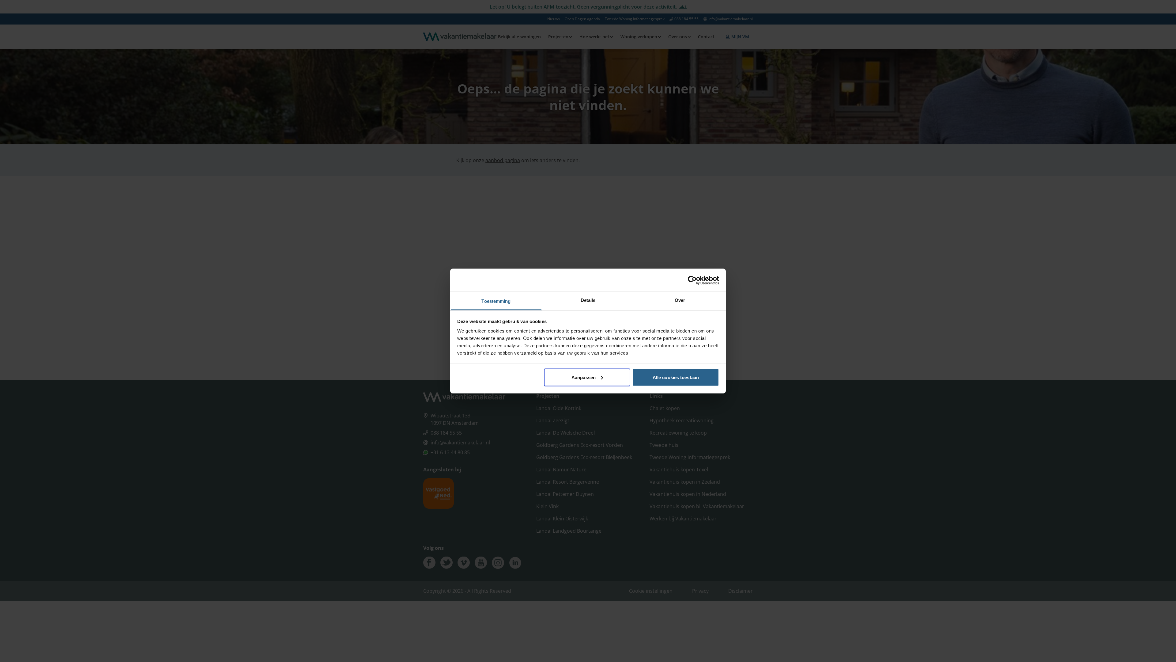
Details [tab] (588, 300)
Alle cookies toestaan (676, 377)
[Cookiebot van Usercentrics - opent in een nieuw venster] (692, 280)
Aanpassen (583, 377)
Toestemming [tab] (496, 301)
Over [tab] (680, 300)
